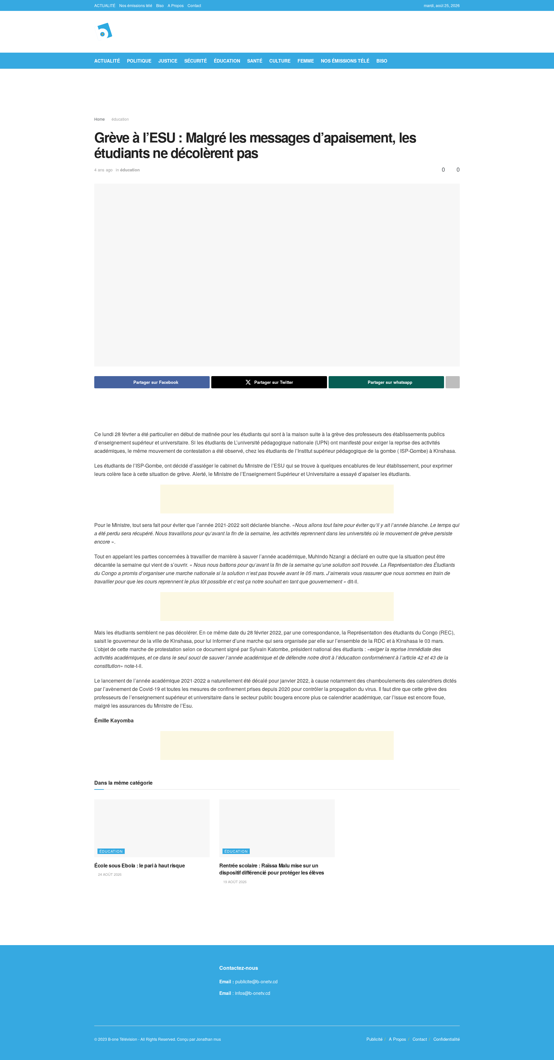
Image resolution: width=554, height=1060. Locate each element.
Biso (160, 5)
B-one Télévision (122, 1039)
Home (99, 119)
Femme (306, 60)
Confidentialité (446, 1039)
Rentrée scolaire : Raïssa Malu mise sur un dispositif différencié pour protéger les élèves (271, 869)
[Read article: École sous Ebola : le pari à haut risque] (152, 828)
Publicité (374, 1039)
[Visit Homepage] (103, 32)
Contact (194, 5)
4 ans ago (103, 170)
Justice (167, 60)
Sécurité (195, 60)
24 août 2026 (109, 874)
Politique (139, 60)
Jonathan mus (208, 1039)
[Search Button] (457, 61)
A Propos (176, 5)
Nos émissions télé (135, 5)
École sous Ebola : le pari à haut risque (139, 865)
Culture (279, 60)
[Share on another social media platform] (453, 382)
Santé (254, 60)
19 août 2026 (234, 881)
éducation (227, 60)
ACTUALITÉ (104, 5)
